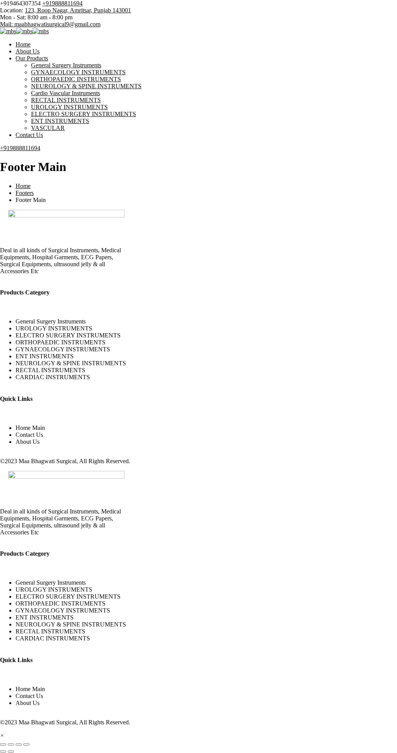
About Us (28, 51)
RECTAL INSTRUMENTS (66, 100)
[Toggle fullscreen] (11, 744)
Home (23, 44)
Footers (25, 193)
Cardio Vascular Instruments (65, 93)
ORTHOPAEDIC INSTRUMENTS (76, 79)
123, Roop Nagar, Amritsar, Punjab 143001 (78, 10)
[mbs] (8, 31)
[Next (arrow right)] (11, 751)
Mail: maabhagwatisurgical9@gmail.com (50, 24)
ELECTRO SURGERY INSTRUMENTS (83, 114)
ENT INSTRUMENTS (60, 121)
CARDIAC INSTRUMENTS (53, 377)
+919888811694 (62, 3)
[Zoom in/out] (3, 744)
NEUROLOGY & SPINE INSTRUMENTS (86, 86)
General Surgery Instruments (66, 65)
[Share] (19, 744)
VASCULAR (48, 128)
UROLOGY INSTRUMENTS (69, 107)
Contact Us (29, 135)
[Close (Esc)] (26, 744)
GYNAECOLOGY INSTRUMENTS (78, 72)
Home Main (30, 427)
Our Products (32, 58)
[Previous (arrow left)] (3, 751)
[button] (2, 735)
